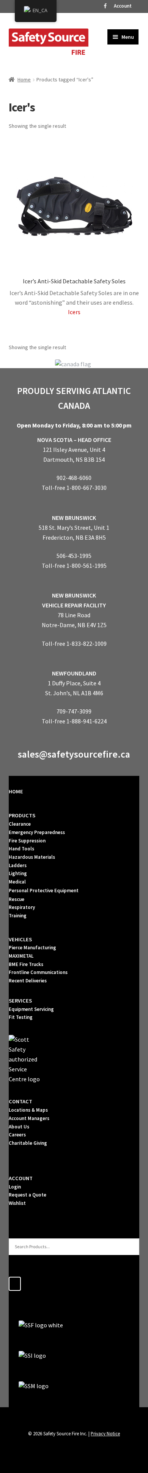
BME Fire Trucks (26, 964)
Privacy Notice (105, 1433)
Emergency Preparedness (37, 832)
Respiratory (22, 907)
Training (18, 915)
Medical (17, 882)
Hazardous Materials (32, 857)
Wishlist (17, 1203)
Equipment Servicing (31, 1009)
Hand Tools (21, 848)
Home (24, 79)
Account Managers (29, 1118)
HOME (16, 791)
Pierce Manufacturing (32, 947)
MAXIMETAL (21, 956)
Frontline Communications (38, 972)
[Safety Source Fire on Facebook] (15, 1284)
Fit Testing (21, 1017)
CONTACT (20, 1101)
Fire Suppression (27, 840)
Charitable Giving (28, 1143)
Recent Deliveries (28, 980)
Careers (17, 1134)
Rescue (16, 899)
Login (15, 1187)
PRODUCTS (22, 815)
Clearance (20, 824)
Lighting (18, 873)
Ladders (18, 865)
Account (123, 6)
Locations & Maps (28, 1110)
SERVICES (20, 1000)
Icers (74, 312)
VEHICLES (20, 939)
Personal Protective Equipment (44, 890)
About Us (19, 1126)
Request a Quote (27, 1195)
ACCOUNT (21, 1178)
